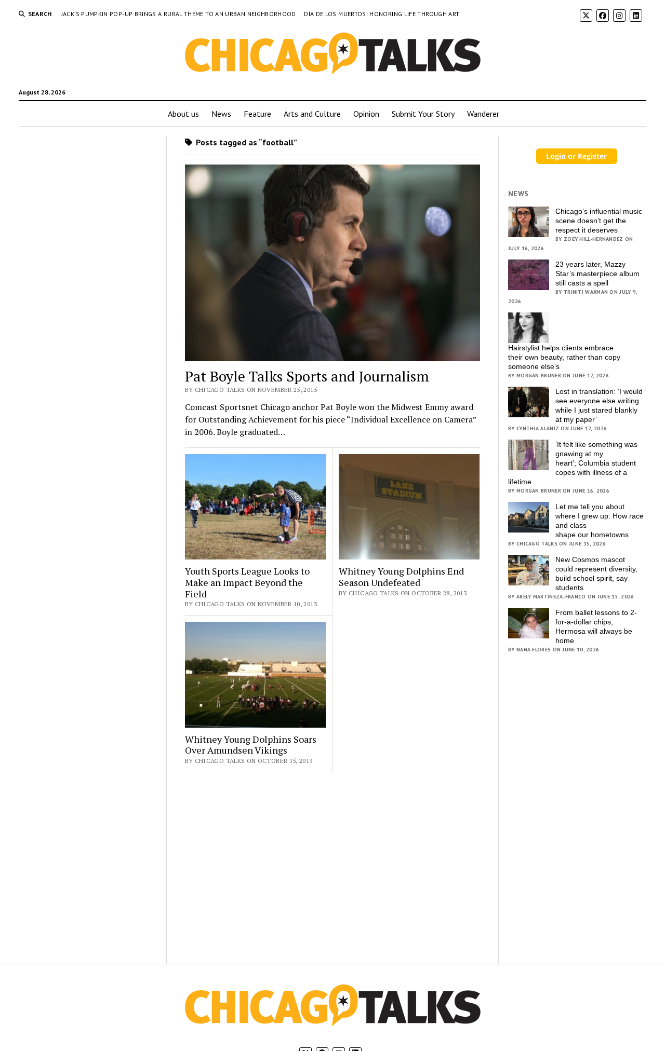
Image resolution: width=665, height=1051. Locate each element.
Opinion (366, 113)
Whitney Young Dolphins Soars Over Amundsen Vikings (250, 745)
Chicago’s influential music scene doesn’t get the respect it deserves (598, 220)
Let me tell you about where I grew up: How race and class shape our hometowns (599, 520)
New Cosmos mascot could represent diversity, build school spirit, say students (596, 573)
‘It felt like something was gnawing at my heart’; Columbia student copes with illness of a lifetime (572, 463)
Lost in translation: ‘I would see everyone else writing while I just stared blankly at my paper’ (599, 405)
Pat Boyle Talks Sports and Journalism (307, 376)
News (221, 113)
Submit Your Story (423, 113)
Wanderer (483, 113)
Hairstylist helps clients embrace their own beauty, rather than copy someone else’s (564, 357)
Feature (257, 113)
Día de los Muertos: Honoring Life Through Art (381, 14)
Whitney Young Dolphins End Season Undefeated (401, 577)
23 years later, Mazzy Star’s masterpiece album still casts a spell (597, 273)
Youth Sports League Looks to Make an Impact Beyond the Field (247, 582)
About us (183, 113)
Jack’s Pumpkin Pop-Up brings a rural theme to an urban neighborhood (179, 14)
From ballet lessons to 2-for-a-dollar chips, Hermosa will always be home (596, 626)
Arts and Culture (312, 113)
